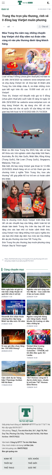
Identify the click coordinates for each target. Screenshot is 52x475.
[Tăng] (13, 27)
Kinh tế (8, 459)
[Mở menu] (4, 3)
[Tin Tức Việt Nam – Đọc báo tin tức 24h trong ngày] (25, 3)
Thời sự (8, 463)
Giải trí (32, 468)
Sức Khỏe (33, 459)
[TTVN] (26, 414)
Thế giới (32, 463)
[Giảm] (4, 27)
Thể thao (9, 468)
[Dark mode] (48, 3)
